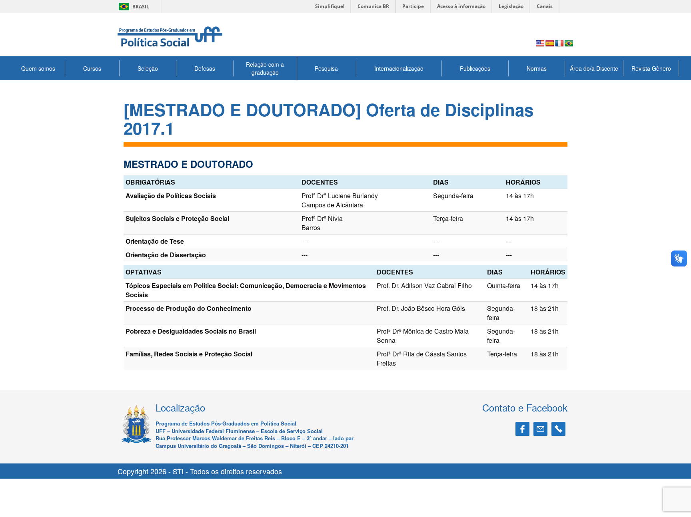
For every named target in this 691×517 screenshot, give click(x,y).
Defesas (204, 68)
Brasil (132, 6)
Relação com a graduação (265, 68)
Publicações (475, 68)
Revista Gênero (651, 68)
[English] (540, 44)
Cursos (92, 68)
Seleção (148, 68)
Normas (537, 68)
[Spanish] (549, 44)
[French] (559, 44)
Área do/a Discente (594, 68)
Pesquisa (326, 68)
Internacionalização (398, 68)
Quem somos (38, 68)
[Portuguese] (569, 44)
